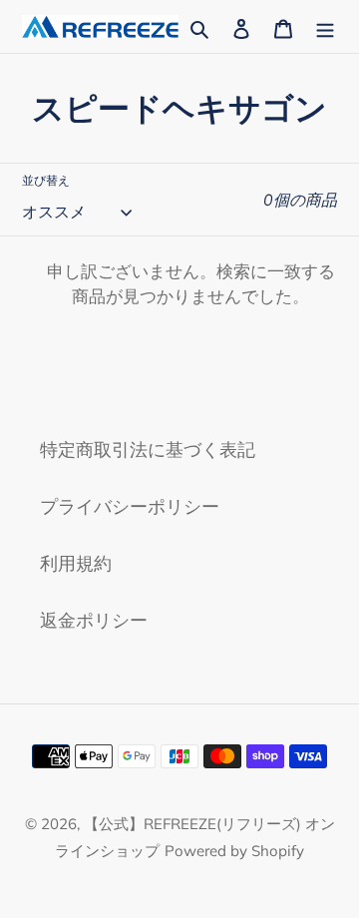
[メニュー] (325, 26)
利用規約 (76, 563)
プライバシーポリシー (129, 506)
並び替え (46, 180)
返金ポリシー (94, 620)
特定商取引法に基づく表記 (147, 449)
